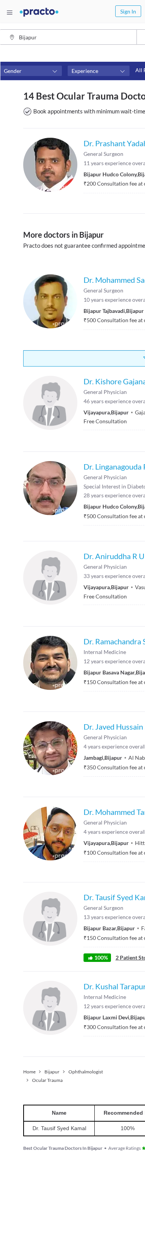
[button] (31, 71)
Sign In (128, 11)
